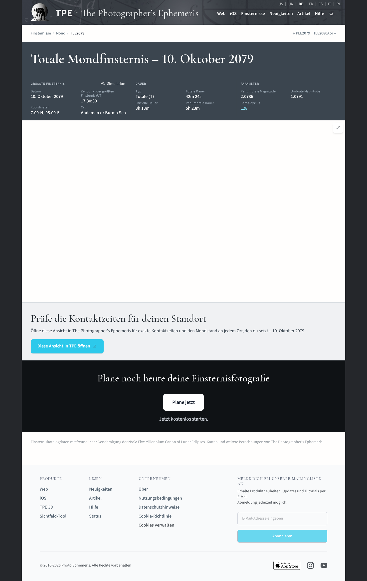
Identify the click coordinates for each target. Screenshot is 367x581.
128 (244, 108)
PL (339, 4)
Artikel (303, 13)
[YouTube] (324, 565)
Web (221, 13)
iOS (233, 13)
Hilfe (319, 13)
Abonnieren (282, 536)
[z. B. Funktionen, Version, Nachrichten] (331, 13)
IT (329, 4)
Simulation (116, 83)
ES (321, 4)
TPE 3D (46, 507)
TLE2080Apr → (324, 33)
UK (290, 4)
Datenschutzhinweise (159, 507)
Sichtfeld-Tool (53, 516)
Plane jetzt (183, 402)
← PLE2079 (301, 33)
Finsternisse (253, 13)
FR (311, 4)
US (280, 4)
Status (95, 516)
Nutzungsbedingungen (160, 498)
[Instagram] (310, 565)
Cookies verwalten (156, 525)
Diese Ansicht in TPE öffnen (63, 346)
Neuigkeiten (281, 13)
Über (143, 489)
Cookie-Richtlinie (155, 516)
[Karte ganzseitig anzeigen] (338, 128)
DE (301, 4)
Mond (60, 33)
